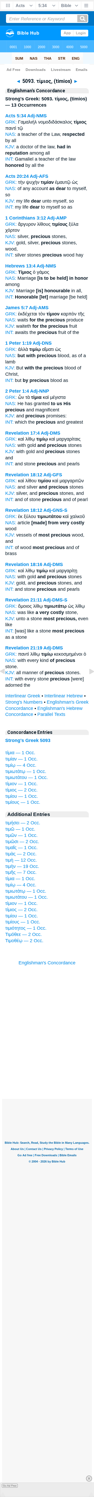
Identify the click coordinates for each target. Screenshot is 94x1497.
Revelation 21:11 (23, 600)
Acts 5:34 (15, 115)
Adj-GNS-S (55, 510)
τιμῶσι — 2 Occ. (22, 841)
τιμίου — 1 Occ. (21, 796)
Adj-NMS (37, 115)
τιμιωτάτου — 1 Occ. (26, 777)
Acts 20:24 (17, 176)
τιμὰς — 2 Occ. (21, 853)
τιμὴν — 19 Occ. (22, 866)
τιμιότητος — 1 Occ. (25, 928)
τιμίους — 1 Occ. (22, 802)
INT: (9, 159)
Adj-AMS (39, 307)
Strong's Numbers (24, 702)
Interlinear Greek (22, 695)
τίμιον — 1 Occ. (21, 783)
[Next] (87, 683)
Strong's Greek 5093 (27, 740)
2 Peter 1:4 (17, 391)
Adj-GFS (52, 474)
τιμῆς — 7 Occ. (21, 872)
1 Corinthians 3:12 (25, 218)
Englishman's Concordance (47, 962)
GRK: (11, 122)
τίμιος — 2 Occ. (21, 790)
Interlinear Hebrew (63, 695)
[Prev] (6, 683)
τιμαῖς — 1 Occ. (21, 847)
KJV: (10, 146)
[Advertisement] (47, 1066)
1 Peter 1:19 (18, 343)
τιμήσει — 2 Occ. (22, 822)
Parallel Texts (51, 714)
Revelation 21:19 (23, 647)
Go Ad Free (10, 1485)
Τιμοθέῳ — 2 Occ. (24, 940)
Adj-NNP (39, 391)
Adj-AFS (39, 176)
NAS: (10, 134)
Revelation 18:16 (23, 564)
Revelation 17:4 (22, 433)
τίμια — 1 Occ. (20, 752)
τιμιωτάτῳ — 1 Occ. (25, 771)
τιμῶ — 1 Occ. (20, 829)
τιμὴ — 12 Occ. (21, 860)
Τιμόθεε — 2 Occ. (23, 934)
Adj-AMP (57, 218)
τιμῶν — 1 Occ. (21, 835)
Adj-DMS (50, 433)
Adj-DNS (42, 343)
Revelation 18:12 (23, 474)
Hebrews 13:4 (20, 266)
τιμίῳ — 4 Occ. (20, 765)
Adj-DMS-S (55, 600)
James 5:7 (16, 307)
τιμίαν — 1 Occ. (21, 759)
